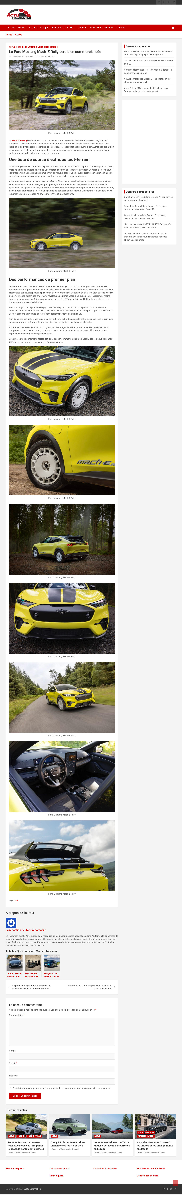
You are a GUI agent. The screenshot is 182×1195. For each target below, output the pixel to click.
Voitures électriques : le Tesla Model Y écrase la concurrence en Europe (112, 1145)
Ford (18, 47)
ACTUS (11, 28)
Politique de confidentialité (151, 1168)
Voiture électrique (38, 28)
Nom (12, 1050)
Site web (13, 1075)
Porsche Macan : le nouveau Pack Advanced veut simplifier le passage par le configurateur (26, 1145)
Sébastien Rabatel (28, 1153)
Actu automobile (32, 1189)
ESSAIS (21, 28)
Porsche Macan (33, 1136)
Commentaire (16, 1015)
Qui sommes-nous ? (59, 1168)
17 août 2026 (142, 1153)
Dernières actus (17, 1110)
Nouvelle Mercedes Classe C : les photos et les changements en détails (155, 1145)
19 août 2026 (13, 1153)
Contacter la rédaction (105, 1168)
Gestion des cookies (147, 1175)
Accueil (9, 34)
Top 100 (120, 28)
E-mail (13, 1063)
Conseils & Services (100, 28)
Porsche (20, 1136)
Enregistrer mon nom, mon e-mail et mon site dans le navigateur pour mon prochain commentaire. (62, 1088)
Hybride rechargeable (63, 28)
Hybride (82, 28)
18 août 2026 (56, 1149)
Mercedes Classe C (146, 1136)
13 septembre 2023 (17, 57)
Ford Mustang (29, 47)
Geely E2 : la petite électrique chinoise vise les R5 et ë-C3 (68, 1144)
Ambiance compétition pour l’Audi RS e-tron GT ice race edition (89, 987)
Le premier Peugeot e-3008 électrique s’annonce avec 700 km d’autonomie (31, 987)
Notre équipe (56, 1175)
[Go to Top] (175, 1183)
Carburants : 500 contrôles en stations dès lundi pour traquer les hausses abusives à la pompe (145, 236)
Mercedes (149, 1133)
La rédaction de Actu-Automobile (41, 57)
